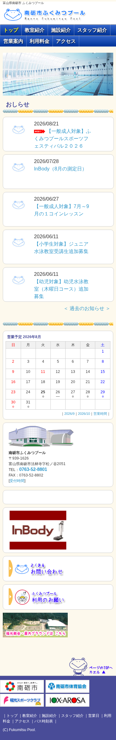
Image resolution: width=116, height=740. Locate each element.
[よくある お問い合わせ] (38, 568)
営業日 (93, 715)
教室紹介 (35, 30)
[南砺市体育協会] (67, 686)
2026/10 (84, 413)
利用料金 (39, 41)
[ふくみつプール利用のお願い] (38, 596)
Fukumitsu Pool (22, 730)
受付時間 (17, 481)
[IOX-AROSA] (67, 700)
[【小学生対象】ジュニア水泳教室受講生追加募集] (18, 241)
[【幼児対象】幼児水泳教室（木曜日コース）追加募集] (18, 279)
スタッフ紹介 (92, 30)
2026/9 (69, 413)
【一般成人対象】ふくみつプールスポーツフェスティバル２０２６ (62, 139)
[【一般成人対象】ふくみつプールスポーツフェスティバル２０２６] (18, 129)
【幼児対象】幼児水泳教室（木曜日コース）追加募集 (61, 289)
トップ (10, 30)
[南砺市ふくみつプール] (49, 14)
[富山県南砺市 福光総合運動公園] (35, 625)
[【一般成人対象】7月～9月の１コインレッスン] (18, 204)
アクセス (66, 41)
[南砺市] (22, 686)
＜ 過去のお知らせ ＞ (86, 308)
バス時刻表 (43, 721)
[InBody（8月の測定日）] (18, 166)
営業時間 (100, 413)
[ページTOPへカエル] (91, 666)
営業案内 (13, 41)
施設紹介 (61, 30)
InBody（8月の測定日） (60, 168)
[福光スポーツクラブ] (22, 700)
